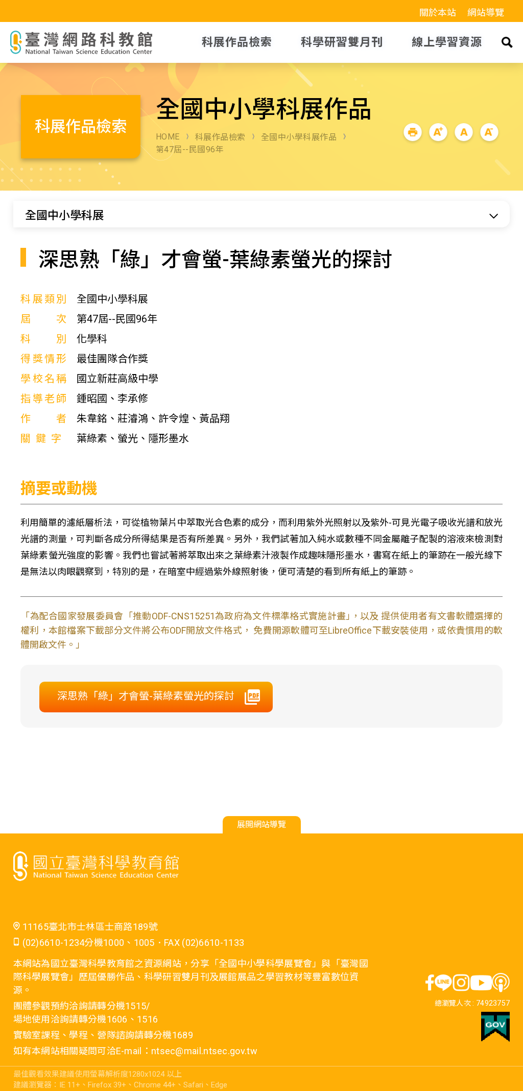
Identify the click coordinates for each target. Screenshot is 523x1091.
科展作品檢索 (220, 137)
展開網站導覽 (261, 824)
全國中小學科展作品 (299, 137)
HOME (168, 137)
